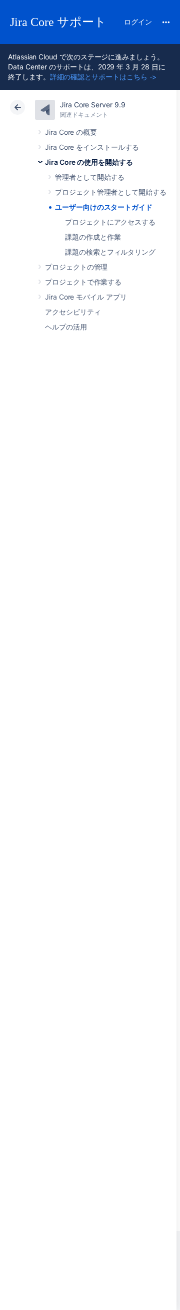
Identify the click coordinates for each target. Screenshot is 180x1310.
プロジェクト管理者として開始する (110, 192)
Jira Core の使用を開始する (89, 162)
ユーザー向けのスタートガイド (103, 207)
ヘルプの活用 (66, 327)
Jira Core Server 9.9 (93, 104)
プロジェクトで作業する (83, 282)
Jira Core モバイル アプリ (86, 297)
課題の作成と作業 (92, 237)
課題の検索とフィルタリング (110, 252)
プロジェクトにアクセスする (110, 222)
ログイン (138, 21)
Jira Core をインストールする (92, 147)
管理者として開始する (89, 177)
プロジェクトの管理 (76, 267)
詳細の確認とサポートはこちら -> (103, 76)
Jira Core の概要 (71, 132)
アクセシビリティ (72, 312)
